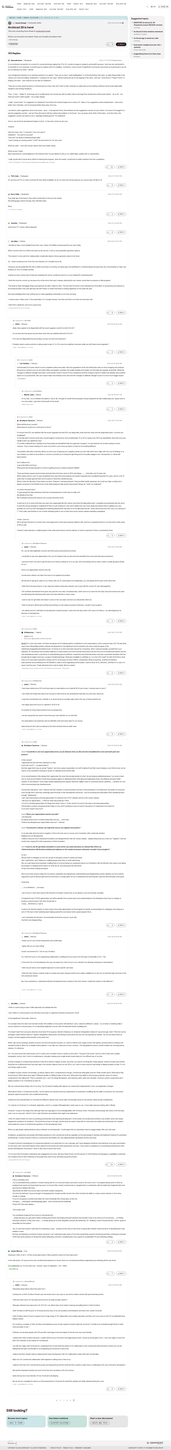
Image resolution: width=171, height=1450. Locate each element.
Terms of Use (68, 1448)
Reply (122, 44)
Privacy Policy (56, 1448)
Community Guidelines (82, 1448)
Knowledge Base (29, 4)
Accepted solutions (59, 1423)
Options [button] (125, 18)
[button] (108, 44)
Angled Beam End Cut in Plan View (147, 54)
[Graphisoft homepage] (155, 1443)
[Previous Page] (57, 1400)
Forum (19, 4)
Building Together (44, 4)
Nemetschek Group (156, 1448)
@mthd (26, 636)
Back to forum (16, 1423)
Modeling (137, 56)
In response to (22, 320)
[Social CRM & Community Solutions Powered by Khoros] (12, 1443)
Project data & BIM (140, 50)
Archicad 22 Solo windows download (148, 32)
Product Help (78, 4)
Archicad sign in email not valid (146, 38)
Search (147, 7)
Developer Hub (59, 4)
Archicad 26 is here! (43, 31)
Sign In (164, 7)
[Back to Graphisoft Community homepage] (8, 6)
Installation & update (140, 34)
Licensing (137, 27)
